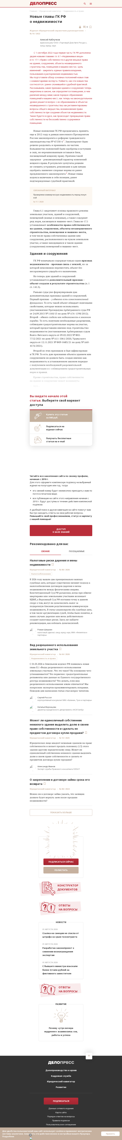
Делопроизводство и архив (61, 1074)
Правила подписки (61, 1125)
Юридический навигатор (50, 11)
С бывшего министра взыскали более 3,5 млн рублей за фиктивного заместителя (60, 970)
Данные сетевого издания (61, 1113)
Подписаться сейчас (61, 861)
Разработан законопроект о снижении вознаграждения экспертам (58, 952)
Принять (110, 1133)
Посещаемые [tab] (77, 551)
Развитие (61, 1091)
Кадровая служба (61, 1080)
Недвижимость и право (74, 11)
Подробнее (8, 1136)
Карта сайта (61, 1117)
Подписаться (61, 1105)
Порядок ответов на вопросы (61, 1121)
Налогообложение (41, 573)
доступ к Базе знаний (61, 530)
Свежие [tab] (45, 551)
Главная (33, 11)
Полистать (61, 870)
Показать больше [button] (61, 812)
